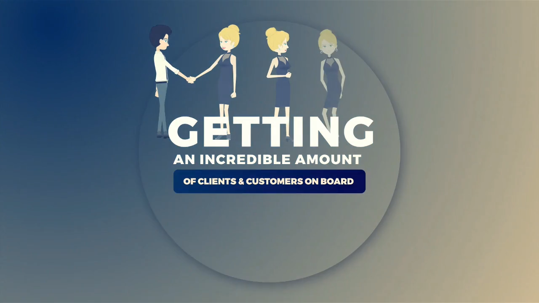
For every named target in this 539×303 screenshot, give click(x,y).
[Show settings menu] (440, 293)
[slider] (226, 293)
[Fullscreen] (462, 293)
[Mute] (419, 293)
